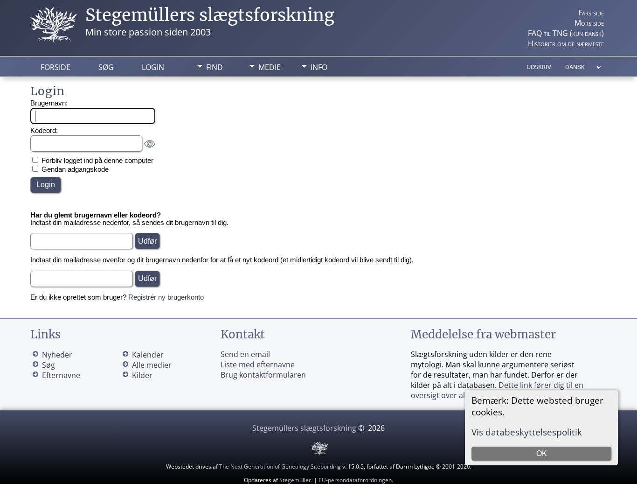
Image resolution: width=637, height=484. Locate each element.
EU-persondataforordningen (355, 480)
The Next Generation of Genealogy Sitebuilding (280, 466)
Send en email (245, 354)
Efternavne (61, 375)
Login (153, 67)
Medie (269, 67)
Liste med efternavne (258, 364)
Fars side (591, 12)
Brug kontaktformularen (263, 375)
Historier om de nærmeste (566, 43)
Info (319, 67)
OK (541, 453)
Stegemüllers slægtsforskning (209, 15)
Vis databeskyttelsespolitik (526, 432)
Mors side (589, 23)
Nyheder (57, 355)
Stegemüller (295, 480)
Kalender (148, 355)
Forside (55, 67)
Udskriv (538, 67)
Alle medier (152, 365)
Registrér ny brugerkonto (166, 297)
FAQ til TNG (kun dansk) (566, 33)
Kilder (142, 375)
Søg (106, 67)
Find (214, 67)
